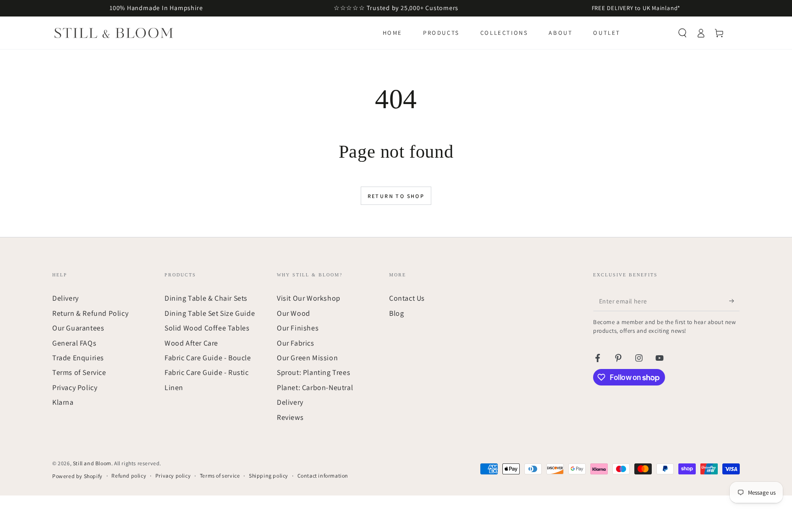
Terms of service (220, 475)
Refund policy (128, 475)
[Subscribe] (734, 301)
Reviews (290, 417)
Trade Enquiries (78, 358)
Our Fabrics (295, 343)
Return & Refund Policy (90, 313)
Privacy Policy (74, 387)
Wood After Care (191, 343)
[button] (682, 33)
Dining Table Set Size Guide (210, 313)
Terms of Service (79, 372)
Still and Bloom (92, 463)
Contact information (322, 475)
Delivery (65, 298)
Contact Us (407, 298)
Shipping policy (268, 475)
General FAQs (74, 343)
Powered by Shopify (77, 476)
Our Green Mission (307, 358)
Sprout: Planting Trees (313, 372)
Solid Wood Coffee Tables (207, 328)
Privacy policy (173, 475)
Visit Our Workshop (309, 298)
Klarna (63, 402)
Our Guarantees (78, 328)
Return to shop (396, 196)
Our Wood (293, 313)
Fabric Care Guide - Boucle (208, 358)
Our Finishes (298, 328)
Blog (396, 313)
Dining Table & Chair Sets (206, 298)
